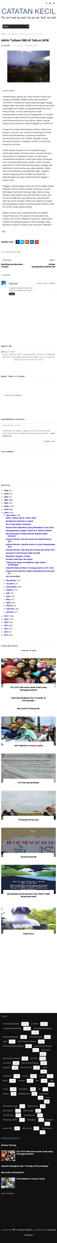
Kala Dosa (28, 933)
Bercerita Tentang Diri (28, 708)
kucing (5, 1089)
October (10, 583)
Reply (12, 294)
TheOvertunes (47, 1128)
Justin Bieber (44, 1094)
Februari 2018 (26, 1067)
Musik (5, 1080)
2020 (6, 506)
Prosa (48, 1097)
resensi (25, 1076)
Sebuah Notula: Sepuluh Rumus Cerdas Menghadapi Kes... (30, 545)
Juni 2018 (6, 1067)
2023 (6, 497)
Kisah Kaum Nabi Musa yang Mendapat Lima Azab (30, 527)
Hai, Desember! (13, 576)
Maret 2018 (45, 1050)
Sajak (5, 1041)
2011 (6, 635)
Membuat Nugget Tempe (18, 556)
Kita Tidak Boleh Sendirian (18, 524)
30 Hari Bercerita (35, 1037)
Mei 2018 (34, 1058)
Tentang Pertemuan (28, 819)
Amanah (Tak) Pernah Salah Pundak (23, 553)
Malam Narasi (33, 1106)
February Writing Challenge (13, 1046)
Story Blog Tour (29, 1115)
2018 (6, 512)
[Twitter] (50, 3)
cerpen (42, 1076)
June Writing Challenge (30, 1063)
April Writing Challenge (42, 1046)
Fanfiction (50, 1120)
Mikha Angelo (28, 1111)
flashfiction (7, 1076)
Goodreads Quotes (49, 441)
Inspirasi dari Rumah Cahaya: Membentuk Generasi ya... (30, 572)
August (10, 590)
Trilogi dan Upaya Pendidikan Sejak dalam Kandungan (26, 563)
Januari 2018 (7, 1128)
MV (39, 1089)
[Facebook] (46, 3)
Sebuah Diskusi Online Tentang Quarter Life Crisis (30, 568)
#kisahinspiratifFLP (10, 1120)
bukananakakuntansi (10, 1037)
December (11, 515)
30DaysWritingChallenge (42, 1028)
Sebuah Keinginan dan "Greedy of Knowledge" (28, 699)
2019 (6, 509)
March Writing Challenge (27, 1041)
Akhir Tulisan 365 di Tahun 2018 (21, 518)
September (11, 586)
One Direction (8, 1115)
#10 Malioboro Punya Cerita (28, 745)
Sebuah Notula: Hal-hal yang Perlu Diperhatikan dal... (28, 540)
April (8, 602)
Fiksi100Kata (23, 1089)
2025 (6, 490)
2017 (6, 616)
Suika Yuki (13, 284)
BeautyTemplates (25, 1229)
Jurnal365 (34, 1024)
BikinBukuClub (24, 1094)
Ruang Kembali (28, 857)
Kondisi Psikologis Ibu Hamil (19, 559)
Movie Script (27, 1128)
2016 (6, 619)
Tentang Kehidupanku (11, 1024)
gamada (21, 1080)
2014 (6, 625)
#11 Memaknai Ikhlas (28, 782)
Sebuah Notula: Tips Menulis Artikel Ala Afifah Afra (30, 550)
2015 (6, 622)
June (8, 596)
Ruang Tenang (28, 650)
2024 (6, 493)
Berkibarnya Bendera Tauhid (19, 521)
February (10, 608)
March (9, 605)
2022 (6, 500)
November (11, 580)
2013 (6, 628)
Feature (6, 1094)
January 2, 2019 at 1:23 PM (45, 283)
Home (3, 34)
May (8, 599)
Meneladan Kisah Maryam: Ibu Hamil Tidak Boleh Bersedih (28, 895)
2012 (6, 632)
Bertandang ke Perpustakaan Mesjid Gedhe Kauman (27, 534)
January (10, 612)
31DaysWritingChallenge (12, 1028)
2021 (6, 503)
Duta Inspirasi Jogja (10, 1106)
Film (37, 1080)
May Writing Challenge (11, 1058)
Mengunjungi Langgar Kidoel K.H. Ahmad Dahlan (29, 530)
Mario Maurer (8, 1111)
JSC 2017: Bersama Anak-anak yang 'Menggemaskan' (28, 688)
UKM (51, 1080)
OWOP (44, 1067)
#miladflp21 (31, 1120)
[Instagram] (53, 3)
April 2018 (7, 1063)
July (8, 593)
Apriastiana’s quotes (11, 425)
